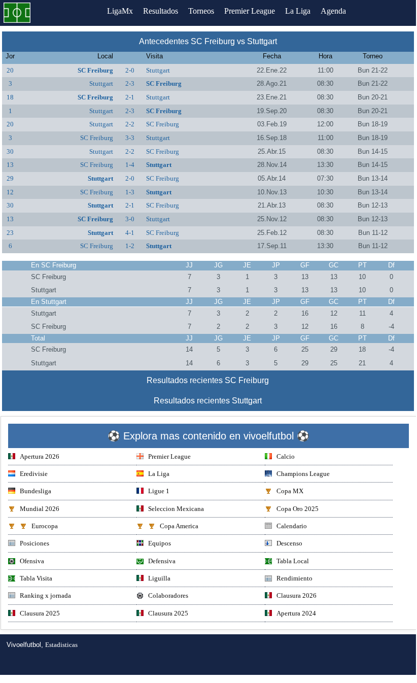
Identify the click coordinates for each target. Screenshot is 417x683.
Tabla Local (292, 561)
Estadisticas (61, 644)
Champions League (303, 473)
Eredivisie (34, 473)
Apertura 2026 (39, 456)
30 (10, 151)
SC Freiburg (95, 70)
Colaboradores (168, 595)
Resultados (160, 11)
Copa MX (289, 491)
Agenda (333, 11)
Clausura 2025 (40, 613)
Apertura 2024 (296, 613)
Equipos (159, 543)
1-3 (129, 192)
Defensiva (162, 561)
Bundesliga (35, 491)
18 (10, 97)
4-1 (129, 232)
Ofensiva (32, 561)
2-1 (129, 97)
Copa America (179, 526)
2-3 (129, 83)
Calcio (285, 456)
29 (10, 178)
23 (10, 232)
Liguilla (159, 578)
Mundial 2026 (39, 509)
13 (10, 164)
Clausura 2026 (296, 595)
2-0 (129, 70)
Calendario (291, 526)
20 (10, 70)
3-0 (129, 219)
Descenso (289, 543)
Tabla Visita (36, 578)
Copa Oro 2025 (297, 509)
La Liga (297, 11)
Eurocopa (44, 526)
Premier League (249, 11)
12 (10, 192)
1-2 (129, 246)
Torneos (201, 11)
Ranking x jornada (45, 595)
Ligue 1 (158, 491)
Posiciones (34, 543)
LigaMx (120, 11)
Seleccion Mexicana (176, 509)
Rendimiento (294, 578)
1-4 (129, 164)
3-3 (129, 138)
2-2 (129, 124)
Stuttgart (158, 70)
